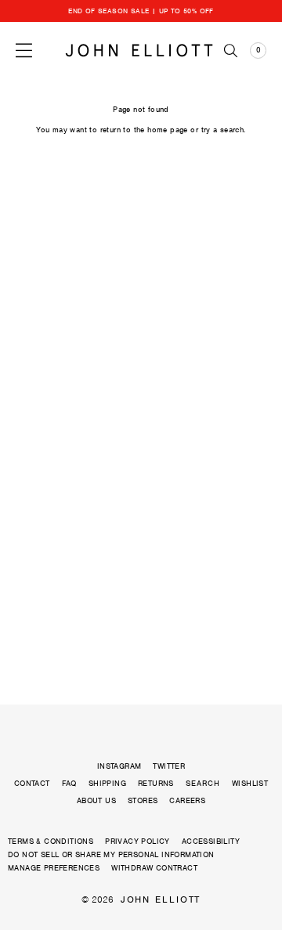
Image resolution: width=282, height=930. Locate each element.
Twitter (169, 766)
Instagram (119, 766)
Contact (32, 783)
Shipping (107, 783)
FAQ (69, 783)
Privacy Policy (137, 841)
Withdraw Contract (154, 868)
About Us (96, 800)
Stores (142, 800)
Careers (187, 800)
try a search (222, 129)
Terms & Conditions (50, 841)
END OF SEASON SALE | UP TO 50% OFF (141, 11)
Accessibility (211, 841)
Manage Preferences (53, 868)
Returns (156, 783)
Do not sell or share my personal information (111, 854)
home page (167, 129)
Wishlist (250, 783)
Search (203, 783)
